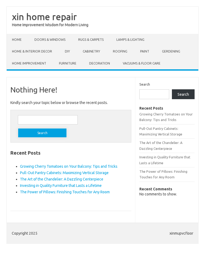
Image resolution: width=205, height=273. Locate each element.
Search (144, 84)
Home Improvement (29, 63)
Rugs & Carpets (91, 39)
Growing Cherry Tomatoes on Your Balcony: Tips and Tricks (68, 166)
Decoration (99, 63)
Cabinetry (91, 51)
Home (17, 39)
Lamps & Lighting (130, 39)
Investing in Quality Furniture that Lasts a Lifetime (61, 185)
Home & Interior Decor (32, 51)
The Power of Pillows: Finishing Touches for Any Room (65, 192)
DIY (67, 51)
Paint (144, 51)
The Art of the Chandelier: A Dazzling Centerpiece (61, 179)
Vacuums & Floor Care (141, 63)
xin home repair (44, 16)
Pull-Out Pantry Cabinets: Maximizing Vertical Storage (64, 173)
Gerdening (171, 51)
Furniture (67, 63)
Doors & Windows (49, 39)
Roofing (120, 51)
